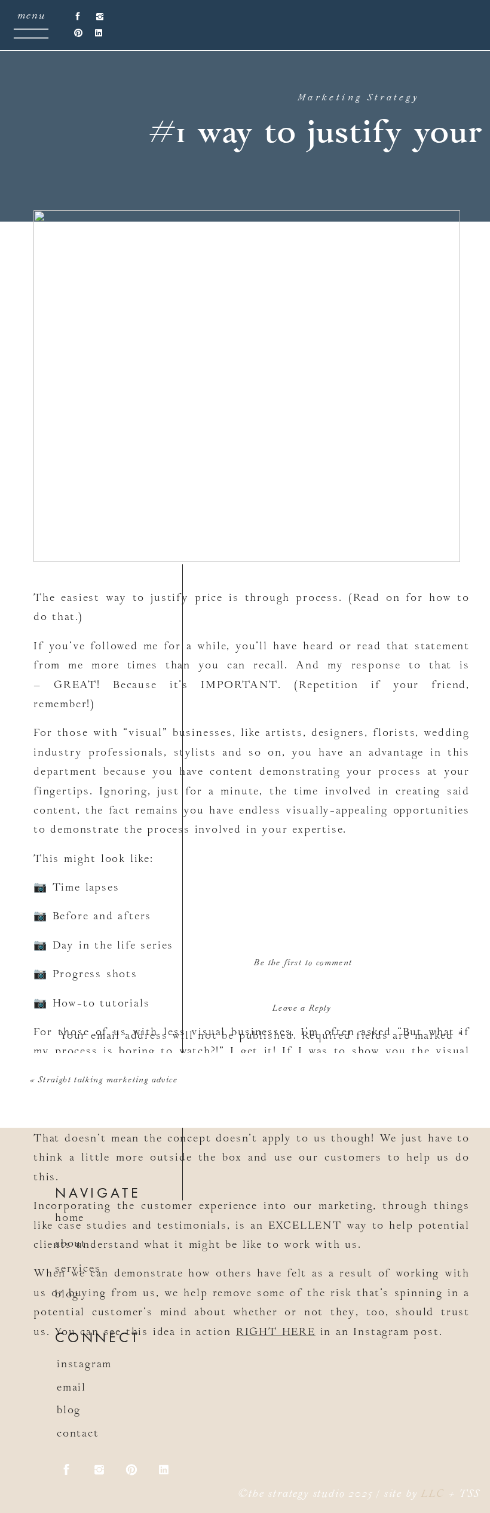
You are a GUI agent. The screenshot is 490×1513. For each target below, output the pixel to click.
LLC (432, 1494)
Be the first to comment (303, 963)
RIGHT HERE (276, 1333)
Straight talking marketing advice (107, 1080)
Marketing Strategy (358, 98)
